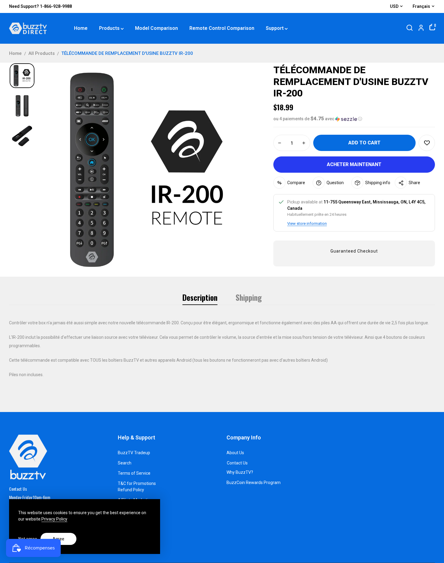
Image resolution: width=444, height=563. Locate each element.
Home (81, 28)
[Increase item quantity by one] (304, 143)
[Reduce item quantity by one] (280, 143)
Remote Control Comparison (221, 28)
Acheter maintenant (354, 164)
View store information (307, 223)
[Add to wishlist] (427, 143)
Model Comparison (156, 28)
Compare (296, 182)
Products (109, 28)
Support (275, 28)
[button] (354, 119)
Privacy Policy (54, 519)
